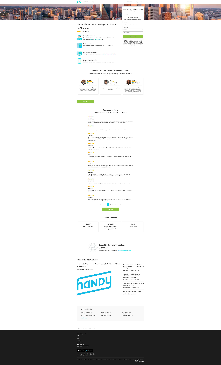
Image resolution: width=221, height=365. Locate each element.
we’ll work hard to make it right (108, 54)
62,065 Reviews (86, 31)
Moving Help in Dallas (126, 314)
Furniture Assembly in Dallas (86, 312)
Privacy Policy (126, 41)
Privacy (82, 359)
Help (137, 1)
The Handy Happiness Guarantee (83, 333)
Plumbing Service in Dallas (127, 315)
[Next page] (121, 204)
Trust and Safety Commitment (96, 39)
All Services (86, 1)
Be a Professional (80, 342)
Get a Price (133, 36)
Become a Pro (130, 1)
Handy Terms (138, 40)
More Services (84, 317)
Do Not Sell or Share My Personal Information (103, 359)
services (83, 328)
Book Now (85, 101)
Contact (78, 359)
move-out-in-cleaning (89, 328)
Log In (142, 1)
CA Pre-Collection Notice (89, 359)
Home (80, 328)
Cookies (113, 359)
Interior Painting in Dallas (106, 315)
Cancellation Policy (122, 359)
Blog (93, 1)
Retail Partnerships (80, 344)
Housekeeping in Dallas (106, 314)
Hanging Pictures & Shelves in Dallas (88, 315)
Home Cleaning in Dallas (106, 312)
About (78, 335)
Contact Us (79, 340)
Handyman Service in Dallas (86, 314)
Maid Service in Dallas (126, 312)
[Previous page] (100, 204)
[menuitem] (86, 2)
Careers (78, 336)
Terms (117, 359)
